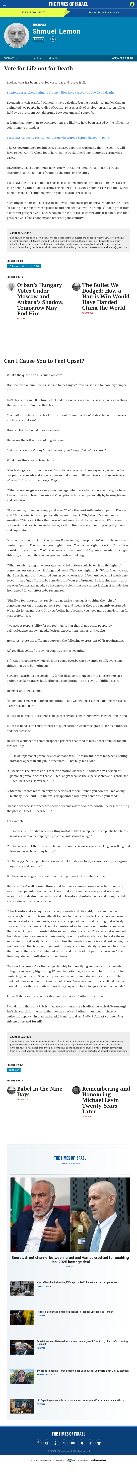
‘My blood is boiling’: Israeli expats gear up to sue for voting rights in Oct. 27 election (83, 1370)
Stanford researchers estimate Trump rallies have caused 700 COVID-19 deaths (60, 92)
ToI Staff (70, 1267)
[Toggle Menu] (4, 4)
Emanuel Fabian (44, 1286)
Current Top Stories (70, 1163)
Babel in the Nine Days (39, 1091)
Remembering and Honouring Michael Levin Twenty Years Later (106, 1100)
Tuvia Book (87, 1117)
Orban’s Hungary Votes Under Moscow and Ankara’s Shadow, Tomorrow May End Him (40, 299)
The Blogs (40, 24)
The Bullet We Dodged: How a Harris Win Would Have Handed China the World (105, 296)
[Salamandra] (98, 1460)
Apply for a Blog (122, 58)
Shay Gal (21, 319)
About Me (53, 58)
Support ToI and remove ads (104, 12)
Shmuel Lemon (57, 31)
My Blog (37, 58)
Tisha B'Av (14, 1069)
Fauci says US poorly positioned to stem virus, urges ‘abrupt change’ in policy (58, 137)
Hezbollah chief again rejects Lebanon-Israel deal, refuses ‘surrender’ (75, 1311)
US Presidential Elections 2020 (24, 266)
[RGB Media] (71, 1460)
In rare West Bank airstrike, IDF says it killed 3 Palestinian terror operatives (77, 1282)
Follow (38, 39)
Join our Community (33, 12)
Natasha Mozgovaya (46, 1375)
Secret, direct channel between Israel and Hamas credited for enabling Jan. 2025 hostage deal (70, 1260)
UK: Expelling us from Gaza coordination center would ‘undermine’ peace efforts (80, 1400)
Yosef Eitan (87, 313)
